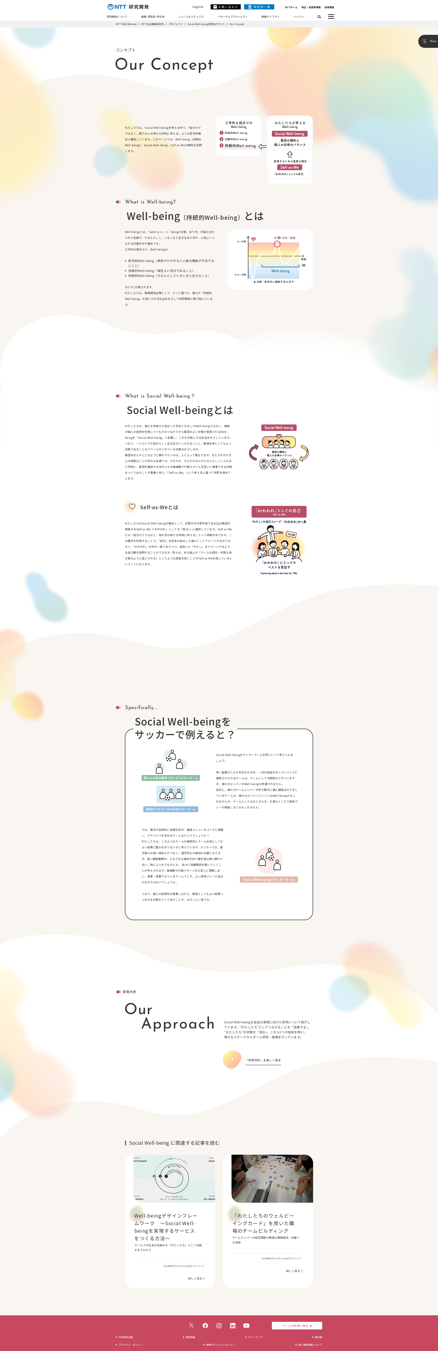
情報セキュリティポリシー (220, 1344)
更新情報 (190, 1337)
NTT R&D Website (126, 24)
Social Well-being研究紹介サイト (206, 24)
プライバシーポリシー (131, 1344)
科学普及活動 (126, 1337)
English (198, 7)
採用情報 (329, 7)
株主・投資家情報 (311, 7)
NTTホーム (291, 7)
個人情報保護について (310, 1344)
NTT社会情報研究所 (152, 24)
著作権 (318, 1337)
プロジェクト (176, 24)
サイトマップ (255, 1337)
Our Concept (237, 24)
